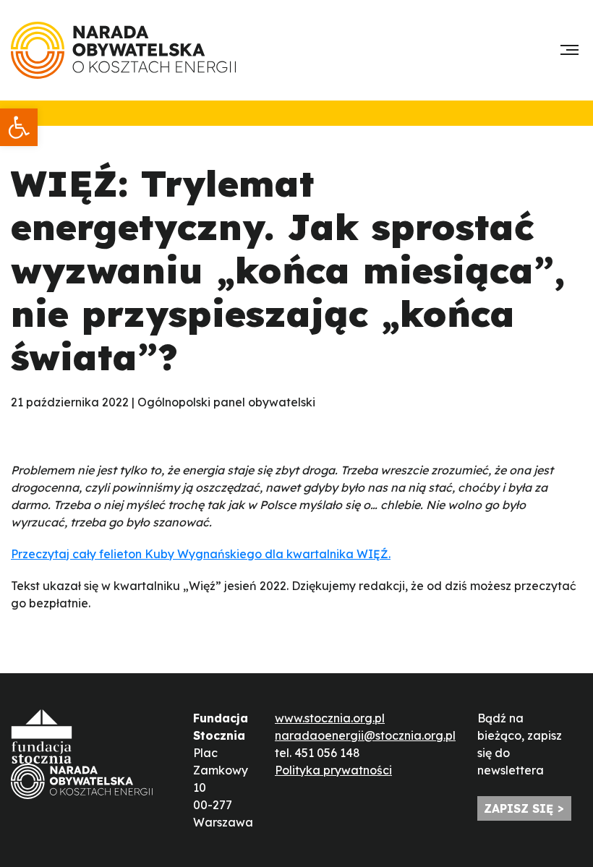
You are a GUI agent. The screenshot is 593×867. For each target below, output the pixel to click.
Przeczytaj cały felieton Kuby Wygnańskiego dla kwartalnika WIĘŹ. (201, 554)
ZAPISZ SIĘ (518, 808)
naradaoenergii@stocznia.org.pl (365, 735)
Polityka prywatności (333, 770)
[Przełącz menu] (569, 50)
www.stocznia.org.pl (330, 718)
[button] (19, 127)
